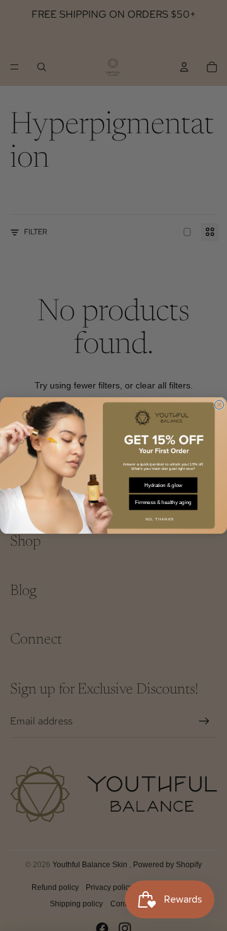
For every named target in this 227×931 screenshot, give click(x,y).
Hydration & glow (163, 485)
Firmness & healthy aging (163, 502)
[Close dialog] (219, 404)
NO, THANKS (160, 519)
